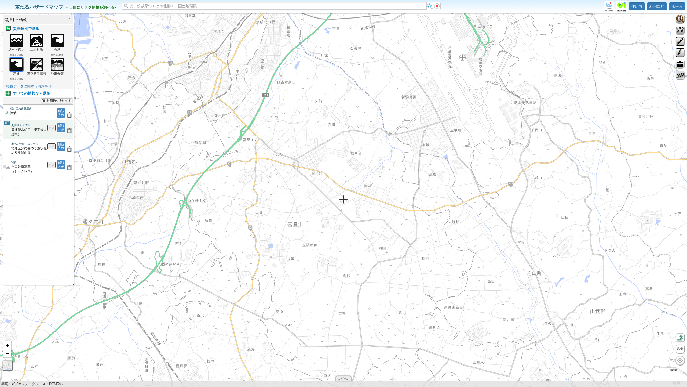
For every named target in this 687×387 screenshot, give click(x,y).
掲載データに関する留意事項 (29, 86)
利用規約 (656, 6)
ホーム (677, 6)
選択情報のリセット (56, 101)
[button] (7, 345)
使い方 (636, 6)
